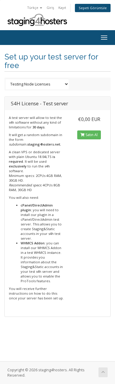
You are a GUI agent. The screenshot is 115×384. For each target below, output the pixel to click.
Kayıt (62, 7)
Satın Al (91, 134)
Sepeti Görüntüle (93, 8)
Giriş (50, 7)
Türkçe (33, 7)
